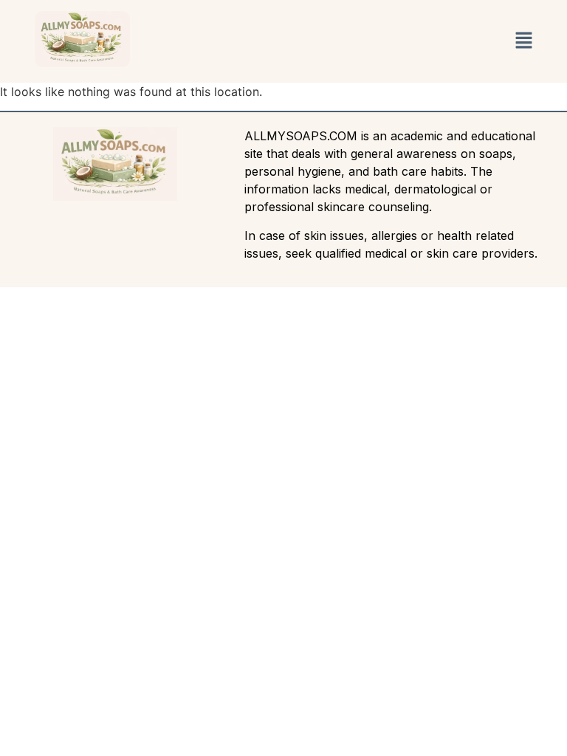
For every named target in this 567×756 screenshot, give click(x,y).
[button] (524, 41)
